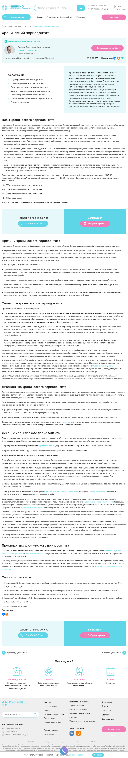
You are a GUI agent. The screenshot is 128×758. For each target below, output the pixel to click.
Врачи (40, 17)
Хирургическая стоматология (82, 721)
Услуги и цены (17, 17)
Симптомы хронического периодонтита (29, 87)
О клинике (51, 17)
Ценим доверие (17, 679)
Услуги (47, 702)
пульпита (66, 422)
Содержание (16, 74)
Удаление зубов (77, 706)
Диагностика (49, 718)
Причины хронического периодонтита (28, 83)
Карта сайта (108, 719)
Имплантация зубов (52, 722)
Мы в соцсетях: (77, 728)
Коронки (73, 717)
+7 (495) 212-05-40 (11, 731)
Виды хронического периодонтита (27, 80)
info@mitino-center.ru (12, 728)
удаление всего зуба (32, 507)
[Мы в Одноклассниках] (78, 733)
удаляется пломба (46, 446)
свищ (110, 366)
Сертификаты (53, 29)
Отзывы (50, 23)
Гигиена (47, 710)
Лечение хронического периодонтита (28, 95)
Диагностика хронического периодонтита (30, 91)
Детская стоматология (54, 714)
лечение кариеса (16, 553)
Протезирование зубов (80, 713)
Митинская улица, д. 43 (100, 9)
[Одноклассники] (118, 58)
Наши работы (66, 17)
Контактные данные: (12, 724)
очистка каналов (98, 491)
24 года (48, 679)
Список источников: (20, 102)
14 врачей (79, 679)
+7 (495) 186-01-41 (98, 6)
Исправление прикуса (79, 702)
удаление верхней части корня (99, 502)
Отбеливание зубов (78, 710)
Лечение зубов (50, 707)
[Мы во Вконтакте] (72, 733)
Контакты (80, 17)
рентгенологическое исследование (61, 491)
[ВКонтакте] (114, 58)
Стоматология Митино (12, 26)
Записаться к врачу (114, 730)
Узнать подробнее (77, 755)
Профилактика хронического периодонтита (31, 98)
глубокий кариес (99, 366)
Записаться (113, 17)
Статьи (28, 26)
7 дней (110, 679)
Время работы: (51, 730)
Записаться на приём (107, 48)
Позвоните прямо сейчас (33, 217)
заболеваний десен (35, 553)
